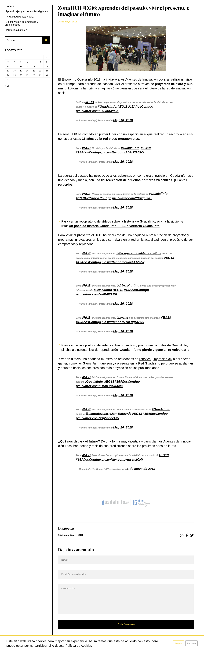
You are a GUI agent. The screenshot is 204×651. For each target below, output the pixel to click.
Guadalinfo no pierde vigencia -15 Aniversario (154, 349)
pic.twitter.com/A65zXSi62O (123, 152)
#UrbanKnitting (128, 285)
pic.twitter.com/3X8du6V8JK (97, 111)
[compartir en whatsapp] (181, 536)
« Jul (7, 85)
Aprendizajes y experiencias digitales (27, 11)
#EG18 (122, 106)
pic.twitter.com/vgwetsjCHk (122, 459)
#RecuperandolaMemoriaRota (139, 253)
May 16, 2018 (123, 120)
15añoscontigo (66, 535)
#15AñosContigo (140, 106)
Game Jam (90, 363)
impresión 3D (162, 359)
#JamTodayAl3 (120, 413)
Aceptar (178, 643)
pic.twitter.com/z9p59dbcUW (97, 418)
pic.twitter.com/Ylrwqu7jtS (132, 198)
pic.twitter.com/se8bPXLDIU (97, 294)
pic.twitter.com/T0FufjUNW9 (123, 322)
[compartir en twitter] (192, 536)
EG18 (81, 535)
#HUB (89, 102)
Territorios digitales (16, 30)
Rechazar (191, 643)
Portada (10, 6)
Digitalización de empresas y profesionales (21, 23)
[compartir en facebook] (187, 536)
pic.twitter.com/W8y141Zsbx (123, 262)
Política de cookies (79, 645)
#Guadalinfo (107, 106)
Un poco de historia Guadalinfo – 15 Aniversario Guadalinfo (114, 226)
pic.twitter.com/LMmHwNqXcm (99, 386)
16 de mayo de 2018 (140, 469)
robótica (145, 359)
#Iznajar (122, 317)
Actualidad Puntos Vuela (19, 16)
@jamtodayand (96, 413)
